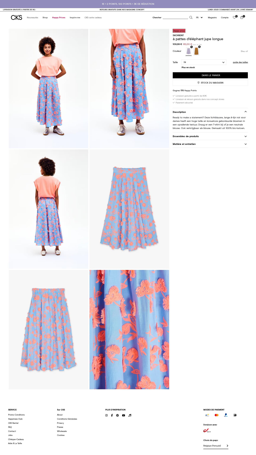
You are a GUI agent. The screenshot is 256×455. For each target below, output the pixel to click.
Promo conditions (16, 414)
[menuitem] (32, 17)
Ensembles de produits (186, 136)
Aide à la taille (15, 443)
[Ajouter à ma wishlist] (243, 30)
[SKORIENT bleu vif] (189, 51)
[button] (32, 17)
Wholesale (62, 431)
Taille (175, 62)
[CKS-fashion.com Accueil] (16, 17)
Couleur (177, 51)
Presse (60, 426)
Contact (12, 431)
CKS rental (13, 422)
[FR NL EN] (200, 17)
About (60, 414)
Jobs (10, 435)
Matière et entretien (184, 144)
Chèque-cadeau (16, 439)
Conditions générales (67, 418)
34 (185, 62)
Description (179, 112)
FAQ (10, 426)
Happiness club (15, 418)
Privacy (60, 422)
